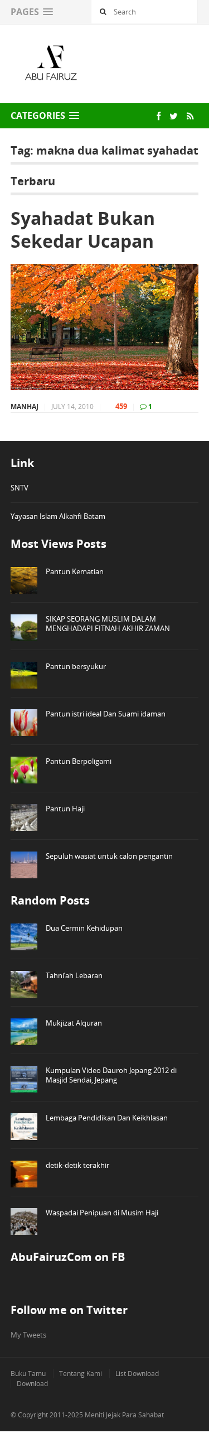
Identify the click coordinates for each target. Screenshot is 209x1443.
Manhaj (24, 406)
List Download (137, 1373)
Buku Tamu (28, 1373)
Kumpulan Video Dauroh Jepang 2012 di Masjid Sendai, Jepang (111, 1075)
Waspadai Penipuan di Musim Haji (102, 1213)
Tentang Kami (80, 1373)
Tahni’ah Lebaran (74, 975)
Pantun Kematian (75, 571)
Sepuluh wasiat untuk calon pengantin (109, 856)
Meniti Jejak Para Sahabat (124, 1415)
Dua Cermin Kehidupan (84, 928)
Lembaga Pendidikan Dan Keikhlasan (107, 1118)
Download (32, 1383)
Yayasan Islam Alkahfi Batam (58, 516)
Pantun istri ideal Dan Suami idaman (106, 714)
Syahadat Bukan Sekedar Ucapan (83, 229)
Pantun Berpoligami (78, 761)
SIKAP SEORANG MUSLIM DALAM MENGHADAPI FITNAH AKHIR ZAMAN (108, 623)
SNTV (19, 488)
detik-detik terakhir (77, 1165)
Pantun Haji (65, 809)
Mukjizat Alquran (74, 1023)
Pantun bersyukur (76, 666)
